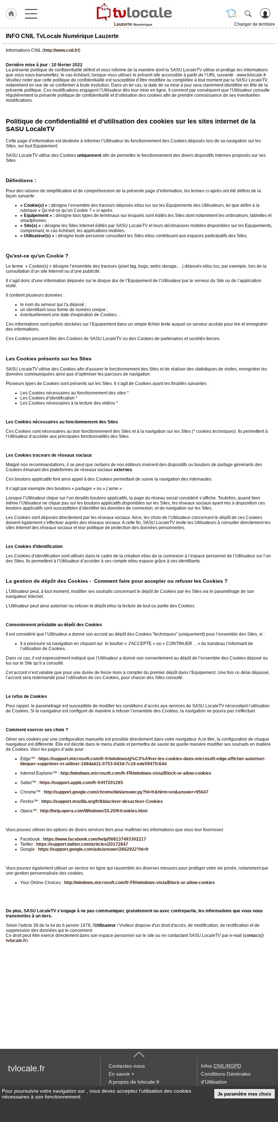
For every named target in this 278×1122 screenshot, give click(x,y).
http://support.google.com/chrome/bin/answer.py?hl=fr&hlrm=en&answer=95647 (126, 792)
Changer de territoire (254, 24)
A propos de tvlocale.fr (134, 1082)
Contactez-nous (127, 1066)
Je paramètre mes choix (244, 1094)
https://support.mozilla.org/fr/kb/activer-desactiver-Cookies (102, 801)
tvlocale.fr (26, 1068)
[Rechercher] (248, 13)
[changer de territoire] (231, 13)
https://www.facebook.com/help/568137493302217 (94, 839)
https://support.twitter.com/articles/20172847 (82, 844)
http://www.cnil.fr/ (61, 50)
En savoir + (121, 1074)
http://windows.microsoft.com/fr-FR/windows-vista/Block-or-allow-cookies (135, 773)
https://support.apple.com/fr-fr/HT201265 (81, 782)
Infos (221, 1066)
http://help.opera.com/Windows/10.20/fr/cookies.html (93, 810)
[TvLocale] (133, 12)
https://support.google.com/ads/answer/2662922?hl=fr (93, 849)
